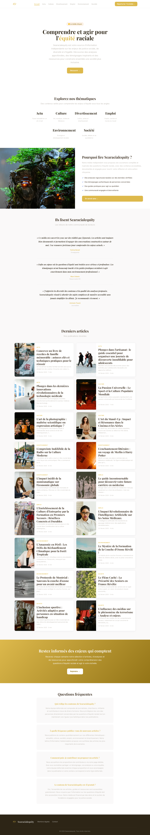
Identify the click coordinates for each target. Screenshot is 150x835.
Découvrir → (75, 70)
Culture (51, 4)
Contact (55, 822)
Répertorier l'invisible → (126, 4)
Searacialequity (26, 821)
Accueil (37, 4)
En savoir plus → (91, 199)
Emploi (72, 4)
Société (94, 4)
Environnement (83, 4)
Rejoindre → (75, 671)
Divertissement (61, 4)
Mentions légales (43, 822)
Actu (44, 4)
